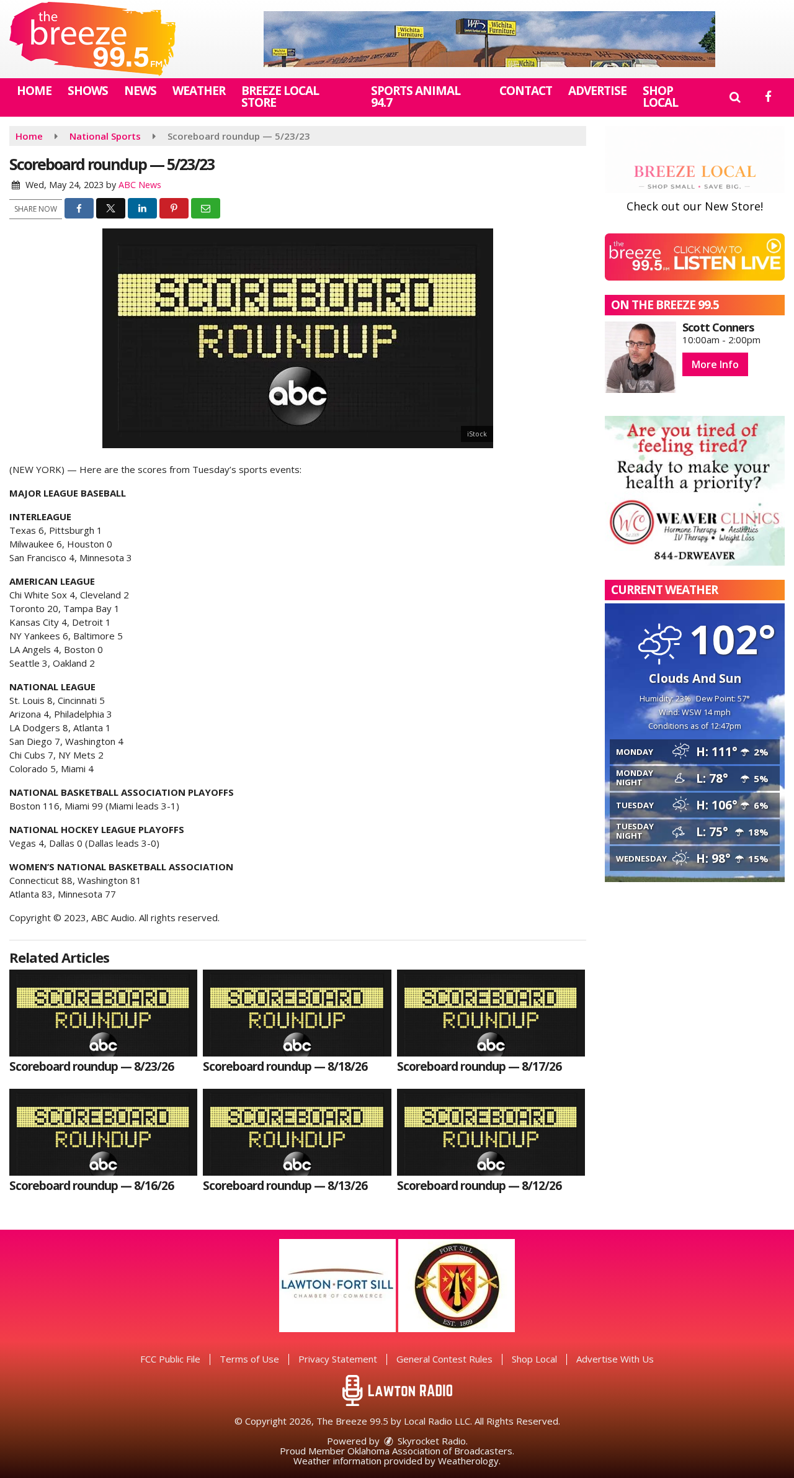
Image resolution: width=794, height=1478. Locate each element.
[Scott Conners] (640, 357)
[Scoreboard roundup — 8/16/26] (103, 1132)
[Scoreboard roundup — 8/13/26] (297, 1132)
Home (34, 91)
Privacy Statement (337, 1359)
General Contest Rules (444, 1359)
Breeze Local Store (280, 96)
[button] (734, 97)
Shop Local (660, 96)
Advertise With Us (615, 1359)
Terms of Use (249, 1359)
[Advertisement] (489, 39)
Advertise (597, 91)
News (140, 91)
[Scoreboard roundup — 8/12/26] (491, 1132)
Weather (198, 91)
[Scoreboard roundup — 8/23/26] (103, 1013)
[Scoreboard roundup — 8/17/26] (491, 1013)
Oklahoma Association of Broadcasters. (430, 1450)
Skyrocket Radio (430, 1441)
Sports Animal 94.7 (415, 96)
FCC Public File (170, 1359)
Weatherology (468, 1460)
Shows (88, 91)
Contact (525, 91)
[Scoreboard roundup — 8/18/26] (297, 1013)
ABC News (139, 185)
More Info (715, 364)
